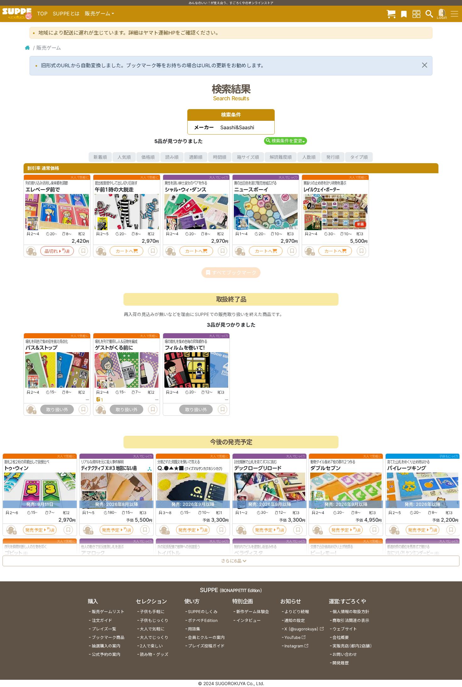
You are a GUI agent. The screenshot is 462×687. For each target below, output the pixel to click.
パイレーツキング (406, 468)
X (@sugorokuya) (301, 629)
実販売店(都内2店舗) (352, 646)
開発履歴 (341, 663)
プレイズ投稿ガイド (206, 646)
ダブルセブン (325, 468)
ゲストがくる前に (114, 348)
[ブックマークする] (83, 251)
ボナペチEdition (202, 620)
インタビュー (248, 620)
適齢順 (195, 157)
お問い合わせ (345, 654)
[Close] (424, 65)
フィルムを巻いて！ (185, 348)
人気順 (124, 157)
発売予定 (34, 530)
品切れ (51, 251)
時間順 (219, 157)
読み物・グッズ (154, 654)
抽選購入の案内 (106, 646)
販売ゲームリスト (108, 611)
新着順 (100, 157)
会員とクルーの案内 (206, 637)
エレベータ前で (42, 189)
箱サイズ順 (248, 157)
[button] (285, 140)
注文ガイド (102, 620)
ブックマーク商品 (108, 637)
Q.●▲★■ (170, 468)
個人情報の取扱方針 (351, 611)
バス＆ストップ (41, 348)
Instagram (293, 646)
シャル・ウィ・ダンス (185, 189)
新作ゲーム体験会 (252, 611)
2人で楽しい (151, 646)
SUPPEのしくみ (202, 611)
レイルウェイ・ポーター (322, 189)
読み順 (172, 157)
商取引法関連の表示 (351, 620)
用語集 (194, 629)
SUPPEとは (66, 13)
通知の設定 (294, 620)
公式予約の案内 (106, 654)
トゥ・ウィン (16, 468)
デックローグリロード (257, 468)
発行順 (332, 157)
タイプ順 (359, 157)
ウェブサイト (345, 629)
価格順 (148, 157)
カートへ (124, 251)
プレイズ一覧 (104, 629)
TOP (42, 13)
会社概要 (341, 637)
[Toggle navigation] (454, 14)
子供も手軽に (152, 611)
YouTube (292, 637)
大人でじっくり (154, 637)
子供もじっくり (154, 620)
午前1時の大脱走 (114, 189)
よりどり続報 (296, 611)
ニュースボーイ (251, 189)
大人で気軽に (152, 629)
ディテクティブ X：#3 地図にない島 (109, 468)
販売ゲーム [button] (97, 13)
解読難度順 (281, 157)
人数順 (309, 157)
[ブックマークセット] (403, 13)
